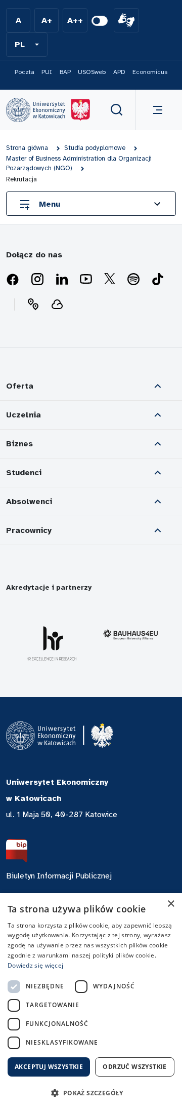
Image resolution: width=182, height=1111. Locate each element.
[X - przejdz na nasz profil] (109, 279)
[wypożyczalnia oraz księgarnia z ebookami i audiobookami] (57, 304)
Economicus (149, 72)
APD (119, 72)
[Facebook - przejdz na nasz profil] (12, 279)
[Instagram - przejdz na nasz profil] (37, 279)
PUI (46, 72)
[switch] (100, 21)
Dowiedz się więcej (35, 965)
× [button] (170, 904)
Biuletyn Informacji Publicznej (59, 876)
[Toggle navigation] (155, 110)
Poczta (24, 72)
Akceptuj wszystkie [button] (49, 1066)
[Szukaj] (116, 110)
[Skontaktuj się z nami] (33, 304)
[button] (27, 44)
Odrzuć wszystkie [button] (134, 1066)
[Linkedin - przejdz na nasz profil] (62, 279)
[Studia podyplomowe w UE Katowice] (48, 110)
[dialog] (91, 1002)
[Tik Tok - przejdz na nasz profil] (158, 279)
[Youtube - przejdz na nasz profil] (86, 279)
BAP (65, 72)
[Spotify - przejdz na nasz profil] (133, 279)
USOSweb (92, 72)
